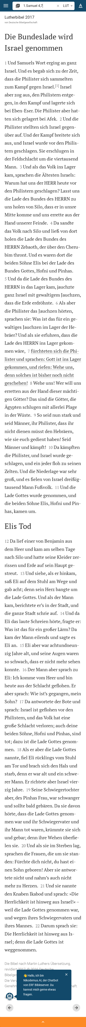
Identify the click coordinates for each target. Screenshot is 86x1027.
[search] (39, 6)
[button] (6, 5)
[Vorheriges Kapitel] (9, 1008)
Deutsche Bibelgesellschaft (23, 22)
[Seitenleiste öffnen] (43, 1022)
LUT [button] (66, 6)
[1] (57, 85)
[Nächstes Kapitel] (76, 1008)
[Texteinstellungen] (80, 6)
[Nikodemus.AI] (9, 996)
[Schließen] (66, 974)
